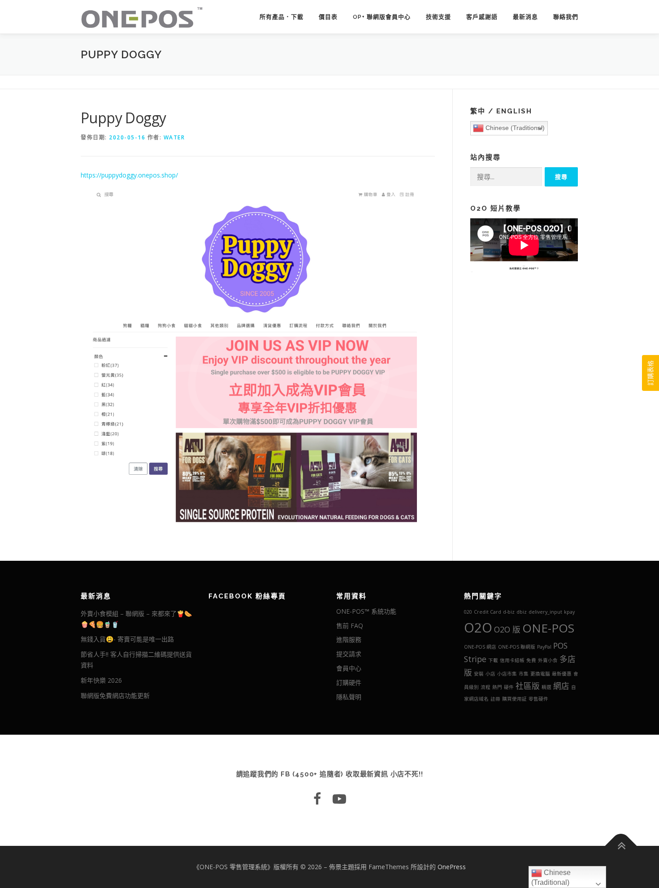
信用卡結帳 (512, 660)
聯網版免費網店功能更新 (115, 695)
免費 (531, 660)
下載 (493, 660)
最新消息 (525, 16)
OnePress (452, 866)
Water (174, 137)
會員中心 (348, 668)
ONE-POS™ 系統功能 (366, 611)
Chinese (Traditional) (514, 127)
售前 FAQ (349, 625)
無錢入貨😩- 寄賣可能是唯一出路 (127, 639)
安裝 (479, 674)
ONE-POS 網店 (480, 647)
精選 (546, 687)
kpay (569, 612)
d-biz (509, 612)
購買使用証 (514, 699)
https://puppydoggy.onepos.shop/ (129, 175)
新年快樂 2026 (101, 680)
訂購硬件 (348, 682)
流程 (485, 687)
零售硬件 (538, 699)
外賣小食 (548, 660)
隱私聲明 (348, 697)
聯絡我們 (565, 16)
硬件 (509, 687)
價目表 (328, 16)
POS (560, 645)
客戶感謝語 (482, 16)
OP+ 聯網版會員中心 (382, 16)
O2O (478, 628)
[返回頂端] (621, 846)
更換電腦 (540, 674)
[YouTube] (339, 798)
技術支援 (438, 16)
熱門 (497, 687)
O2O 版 (507, 629)
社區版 (528, 685)
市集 (524, 674)
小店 (490, 674)
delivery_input (545, 612)
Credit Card (487, 612)
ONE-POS (548, 628)
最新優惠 (562, 674)
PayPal (544, 647)
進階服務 (348, 639)
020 (468, 612)
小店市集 (507, 674)
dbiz (521, 612)
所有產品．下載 (281, 16)
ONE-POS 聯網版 (516, 647)
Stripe (475, 659)
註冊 (495, 699)
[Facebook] (317, 798)
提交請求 (348, 654)
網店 (561, 685)
